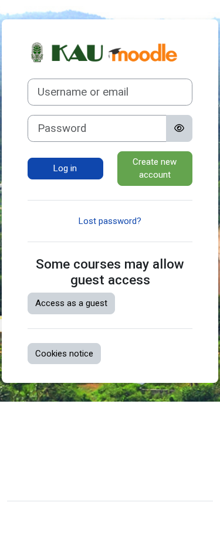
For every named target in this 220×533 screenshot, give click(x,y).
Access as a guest (71, 303)
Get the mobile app (52, 458)
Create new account (155, 169)
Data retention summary (63, 440)
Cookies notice (64, 353)
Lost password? (110, 221)
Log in (65, 168)
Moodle (78, 517)
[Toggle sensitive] (179, 128)
